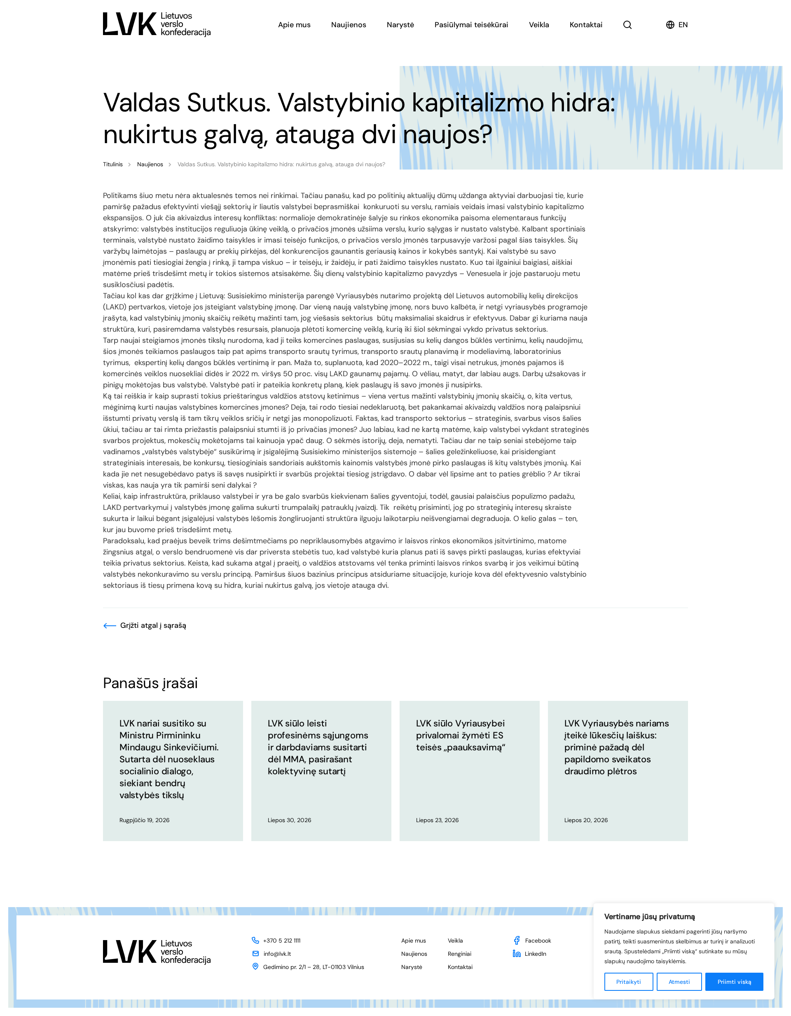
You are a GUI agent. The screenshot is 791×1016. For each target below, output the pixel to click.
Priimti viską (734, 981)
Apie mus (294, 25)
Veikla (539, 25)
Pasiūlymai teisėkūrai (471, 25)
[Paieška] (627, 25)
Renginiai (459, 953)
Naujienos (348, 25)
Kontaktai (586, 25)
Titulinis (113, 164)
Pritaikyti (628, 981)
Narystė (400, 25)
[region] (684, 951)
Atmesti (679, 981)
